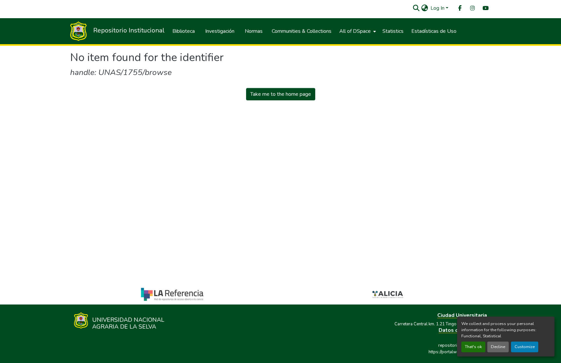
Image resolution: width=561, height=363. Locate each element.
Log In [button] (438, 8)
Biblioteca (183, 31)
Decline (498, 347)
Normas (254, 31)
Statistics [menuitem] (393, 31)
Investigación (219, 31)
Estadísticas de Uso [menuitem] (433, 31)
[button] (416, 8)
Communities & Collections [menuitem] (301, 31)
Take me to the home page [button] (280, 94)
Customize (525, 347)
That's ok (473, 347)
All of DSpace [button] (355, 31)
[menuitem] (459, 8)
